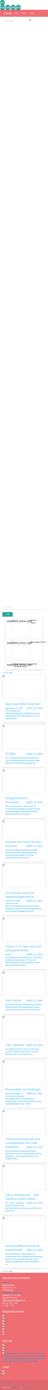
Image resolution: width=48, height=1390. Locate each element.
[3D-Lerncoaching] (3, 1324)
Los (7, 614)
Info (16, 13)
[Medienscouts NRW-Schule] (3, 1332)
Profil (24, 13)
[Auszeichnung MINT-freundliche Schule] (3, 1319)
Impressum (6, 1382)
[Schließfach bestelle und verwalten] (3, 1374)
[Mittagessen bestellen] (3, 1372)
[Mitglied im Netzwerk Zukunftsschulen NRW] (3, 1316)
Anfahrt (5, 1283)
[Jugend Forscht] (3, 1327)
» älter (10, 673)
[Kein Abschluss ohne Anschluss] (3, 1330)
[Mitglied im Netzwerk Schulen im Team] (3, 1322)
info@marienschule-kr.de (12, 1293)
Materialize (27, 1387)
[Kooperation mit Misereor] (3, 1346)
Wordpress (15, 1387)
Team (32, 13)
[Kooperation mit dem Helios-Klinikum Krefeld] (3, 1348)
